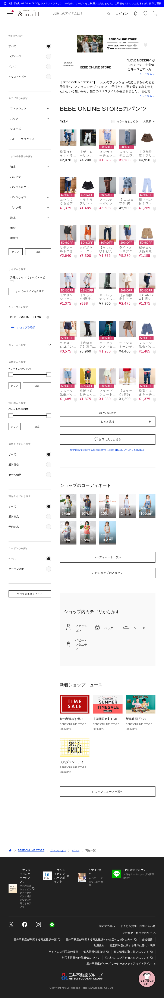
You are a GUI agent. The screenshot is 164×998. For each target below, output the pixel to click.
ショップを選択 (26, 327)
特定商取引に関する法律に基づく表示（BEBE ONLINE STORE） (107, 449)
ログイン (122, 13)
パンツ (75, 850)
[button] (30, 46)
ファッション (58, 850)
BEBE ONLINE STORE (31, 850)
